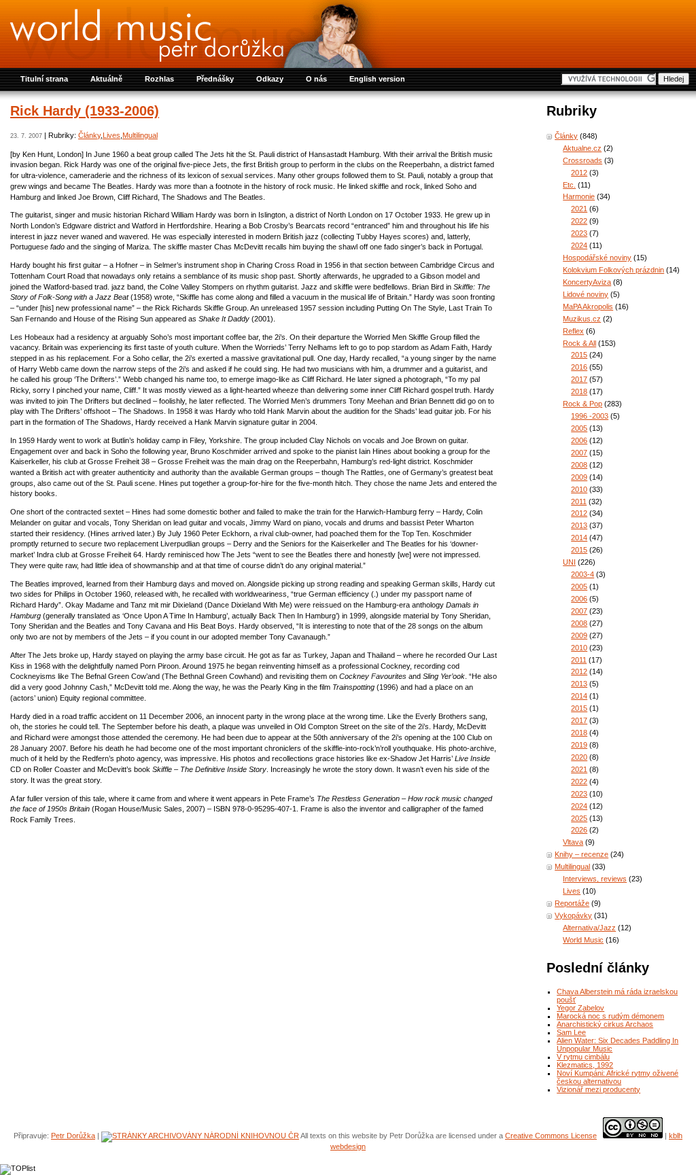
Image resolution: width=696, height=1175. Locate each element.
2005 (579, 428)
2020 (579, 757)
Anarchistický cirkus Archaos (605, 1024)
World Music (583, 940)
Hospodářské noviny (597, 257)
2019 (579, 745)
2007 (579, 453)
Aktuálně (106, 79)
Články (89, 135)
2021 (579, 209)
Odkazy (269, 79)
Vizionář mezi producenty (598, 1089)
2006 (579, 440)
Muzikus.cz (582, 319)
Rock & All (579, 343)
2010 (579, 489)
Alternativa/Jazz (589, 928)
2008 (579, 465)
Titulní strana (44, 79)
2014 (579, 537)
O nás (316, 79)
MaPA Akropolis (588, 306)
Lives (111, 135)
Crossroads (582, 160)
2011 (579, 501)
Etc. (569, 185)
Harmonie (579, 196)
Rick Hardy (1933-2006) (84, 110)
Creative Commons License (551, 1136)
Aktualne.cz (582, 148)
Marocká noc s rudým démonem (610, 1016)
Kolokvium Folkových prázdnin (613, 270)
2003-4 (582, 574)
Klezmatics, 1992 (585, 1065)
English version (377, 79)
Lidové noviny (585, 294)
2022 (579, 221)
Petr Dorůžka (73, 1136)
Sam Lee (571, 1032)
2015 (579, 355)
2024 (579, 245)
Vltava (573, 842)
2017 (579, 379)
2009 (579, 477)
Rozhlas (159, 79)
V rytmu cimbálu (583, 1057)
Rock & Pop (582, 404)
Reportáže (572, 903)
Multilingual (140, 135)
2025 (579, 818)
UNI (569, 562)
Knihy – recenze (581, 854)
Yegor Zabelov (580, 1008)
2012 (579, 173)
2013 (579, 525)
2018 (579, 391)
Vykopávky (573, 915)
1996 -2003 (589, 416)
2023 (579, 233)
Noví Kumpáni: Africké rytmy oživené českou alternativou (617, 1077)
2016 (579, 367)
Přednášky (215, 79)
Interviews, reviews (595, 879)
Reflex (573, 331)
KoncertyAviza (587, 282)
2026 (579, 830)
